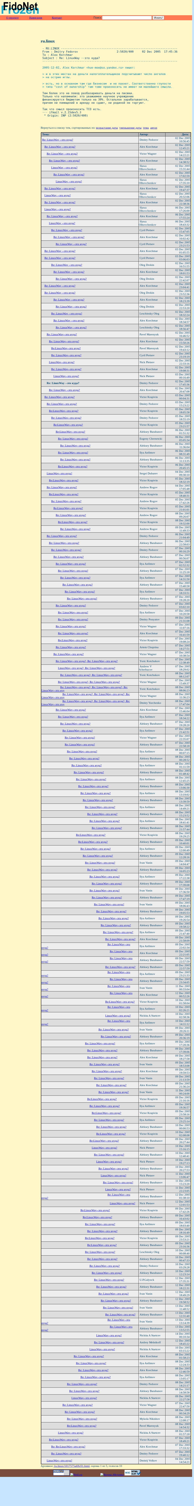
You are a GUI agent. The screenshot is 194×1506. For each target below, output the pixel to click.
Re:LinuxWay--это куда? (66, 348)
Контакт (57, 17)
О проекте (12, 17)
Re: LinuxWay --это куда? (57, 139)
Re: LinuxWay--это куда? (62, 334)
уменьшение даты (130, 127)
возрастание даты (107, 127)
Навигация (35, 17)
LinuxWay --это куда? (64, 167)
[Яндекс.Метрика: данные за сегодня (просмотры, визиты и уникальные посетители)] (112, 1474)
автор (153, 127)
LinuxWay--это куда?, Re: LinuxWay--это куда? (86, 668)
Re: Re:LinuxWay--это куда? (68, 1446)
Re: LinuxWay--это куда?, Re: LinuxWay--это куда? (87, 661)
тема (146, 127)
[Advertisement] (147, 7)
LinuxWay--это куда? (61, 362)
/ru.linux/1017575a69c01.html (71, 1465)
